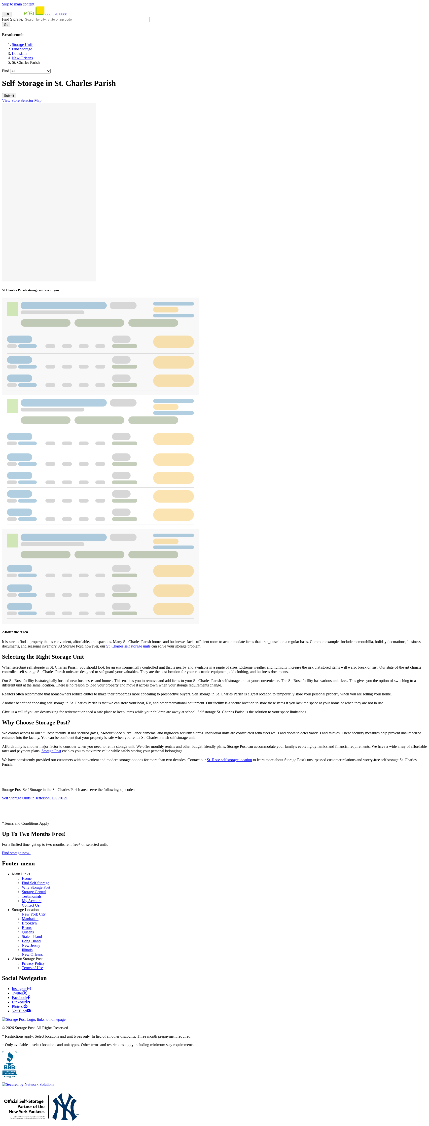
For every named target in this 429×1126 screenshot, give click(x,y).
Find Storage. (12, 19)
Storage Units (22, 44)
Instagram (19, 989)
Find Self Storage (35, 883)
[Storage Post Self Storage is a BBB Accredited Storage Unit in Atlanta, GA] (9, 1064)
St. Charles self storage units (128, 646)
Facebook (19, 997)
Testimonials (31, 896)
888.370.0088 (56, 14)
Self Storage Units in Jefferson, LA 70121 (35, 798)
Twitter (17, 993)
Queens (28, 932)
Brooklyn (29, 923)
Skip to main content (18, 4)
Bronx (27, 927)
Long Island (31, 941)
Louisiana (19, 53)
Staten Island (32, 936)
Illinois (27, 950)
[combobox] (86, 19)
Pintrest (18, 1006)
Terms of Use (32, 968)
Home (27, 878)
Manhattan (30, 919)
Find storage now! (16, 853)
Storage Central (34, 892)
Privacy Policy (33, 963)
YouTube (19, 1011)
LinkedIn (19, 1002)
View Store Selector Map (21, 100)
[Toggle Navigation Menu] (6, 14)
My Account (31, 901)
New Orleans (22, 58)
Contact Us (30, 905)
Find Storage (22, 49)
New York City (34, 914)
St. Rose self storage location (229, 760)
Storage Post (51, 751)
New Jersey (31, 945)
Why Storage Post (36, 887)
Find (5, 71)
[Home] (28, 14)
